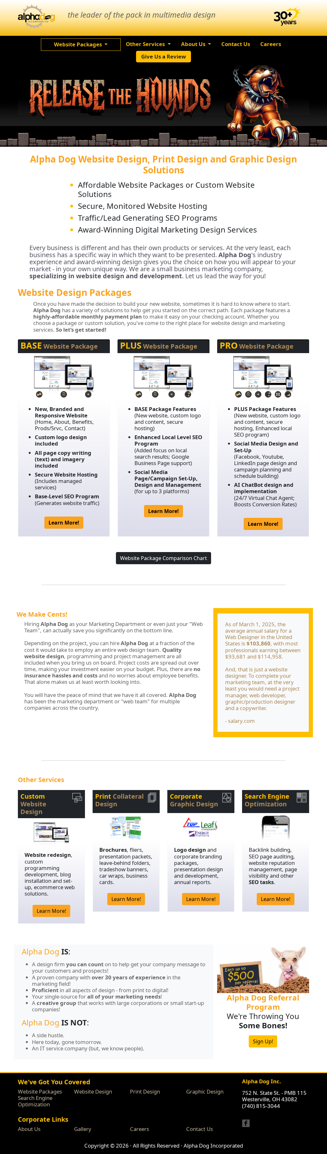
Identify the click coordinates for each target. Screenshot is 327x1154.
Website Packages (40, 1091)
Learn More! (51, 910)
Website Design (93, 1091)
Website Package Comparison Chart (163, 558)
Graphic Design (205, 1091)
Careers (139, 1129)
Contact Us (199, 1129)
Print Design (145, 1091)
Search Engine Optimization (35, 1101)
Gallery (82, 1129)
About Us (29, 1129)
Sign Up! (263, 1041)
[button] (81, 44)
